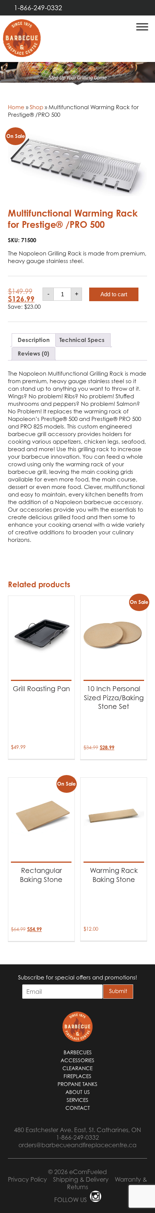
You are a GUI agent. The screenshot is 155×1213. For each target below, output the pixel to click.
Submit (118, 990)
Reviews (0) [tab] (33, 353)
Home (16, 107)
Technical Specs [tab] (82, 339)
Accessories (77, 1060)
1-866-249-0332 (38, 8)
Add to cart (113, 294)
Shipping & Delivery (81, 1179)
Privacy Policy (27, 1179)
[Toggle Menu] (142, 26)
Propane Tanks (77, 1084)
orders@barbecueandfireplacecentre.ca (77, 1145)
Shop (36, 107)
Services (77, 1100)
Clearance (77, 1068)
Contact (77, 1108)
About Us (77, 1092)
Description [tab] (34, 339)
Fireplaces (77, 1076)
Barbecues (78, 1052)
